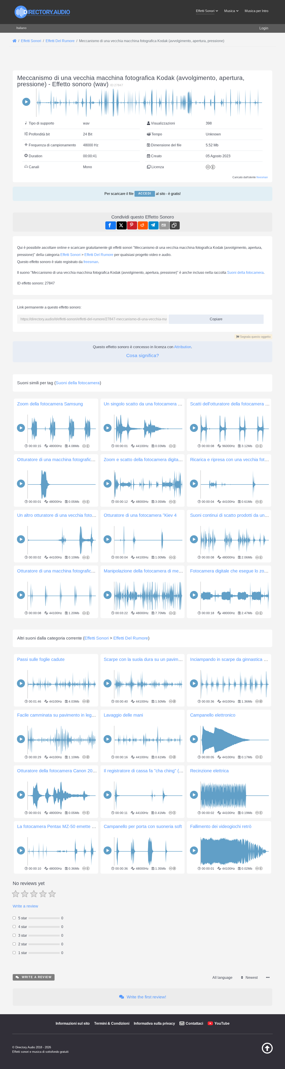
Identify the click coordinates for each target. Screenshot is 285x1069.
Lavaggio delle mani (123, 715)
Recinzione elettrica (209, 770)
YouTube (222, 1023)
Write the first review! (146, 997)
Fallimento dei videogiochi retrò (220, 826)
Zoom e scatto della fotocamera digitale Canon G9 (153, 459)
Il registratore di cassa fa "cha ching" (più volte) (150, 770)
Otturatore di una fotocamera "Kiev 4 (140, 515)
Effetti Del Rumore (98, 255)
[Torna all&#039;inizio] (256, 1052)
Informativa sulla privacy (154, 1023)
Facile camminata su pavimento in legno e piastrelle (68, 715)
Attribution (182, 347)
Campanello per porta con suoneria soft (143, 826)
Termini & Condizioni (111, 1023)
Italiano (21, 28)
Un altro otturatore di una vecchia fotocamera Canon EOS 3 (76, 515)
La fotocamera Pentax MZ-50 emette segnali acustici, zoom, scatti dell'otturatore (97, 826)
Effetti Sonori (70, 255)
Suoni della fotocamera (245, 272)
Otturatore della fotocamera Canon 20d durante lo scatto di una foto (84, 770)
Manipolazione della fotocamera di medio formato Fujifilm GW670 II (170, 570)
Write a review (25, 906)
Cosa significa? (142, 355)
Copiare (214, 318)
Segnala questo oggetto (255, 336)
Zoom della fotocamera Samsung (50, 403)
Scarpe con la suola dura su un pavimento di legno (154, 659)
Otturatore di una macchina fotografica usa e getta (67, 459)
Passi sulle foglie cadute (41, 659)
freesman (262, 177)
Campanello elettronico (212, 715)
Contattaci (194, 1023)
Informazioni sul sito (73, 1023)
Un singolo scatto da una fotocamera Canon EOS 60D (157, 403)
